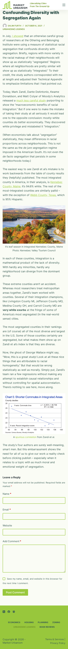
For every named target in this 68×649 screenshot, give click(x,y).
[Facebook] (9, 611)
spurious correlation (25, 437)
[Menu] (63, 4)
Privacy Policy (57, 643)
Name (7, 493)
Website (7, 525)
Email (7, 509)
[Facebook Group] (14, 611)
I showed (17, 36)
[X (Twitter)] (4, 611)
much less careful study (31, 100)
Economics (14, 622)
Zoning (56, 622)
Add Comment (12, 541)
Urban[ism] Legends (14, 29)
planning (43, 622)
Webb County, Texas (43, 195)
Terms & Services (54, 639)
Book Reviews (47, 627)
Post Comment (15, 592)
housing (29, 622)
